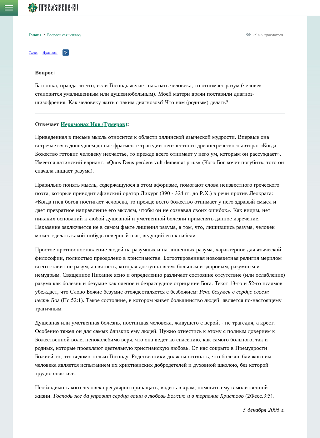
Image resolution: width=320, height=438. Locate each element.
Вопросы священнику (64, 34)
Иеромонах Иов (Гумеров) (94, 124)
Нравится (50, 52)
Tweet (33, 52)
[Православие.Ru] (53, 8)
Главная (35, 34)
